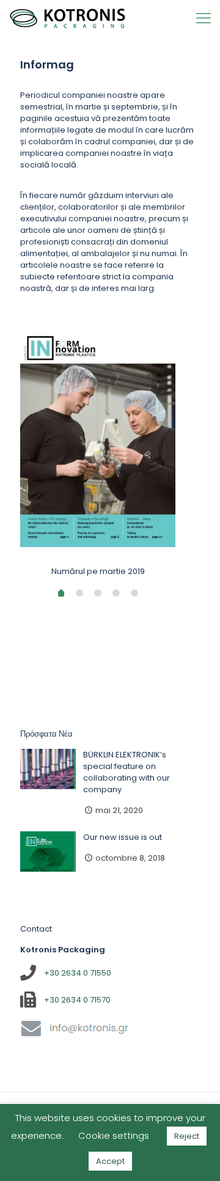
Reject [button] (186, 1136)
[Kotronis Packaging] (68, 18)
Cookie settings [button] (113, 1135)
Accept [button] (110, 1161)
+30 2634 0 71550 (77, 973)
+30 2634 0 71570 (77, 1000)
